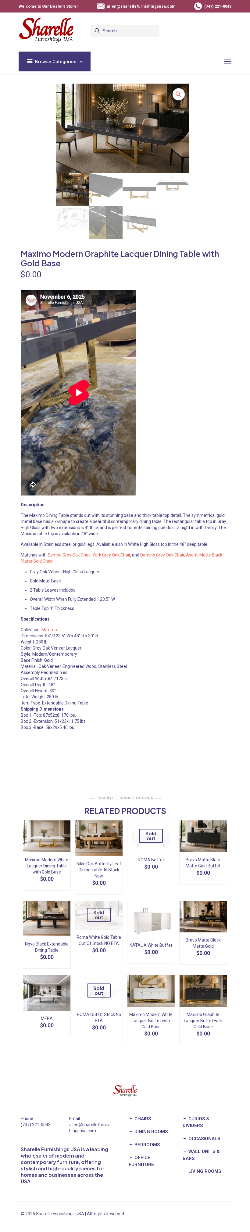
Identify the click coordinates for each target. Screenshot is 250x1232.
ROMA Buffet (151, 859)
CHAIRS (142, 1119)
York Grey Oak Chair (111, 555)
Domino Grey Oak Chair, (162, 555)
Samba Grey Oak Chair (69, 555)
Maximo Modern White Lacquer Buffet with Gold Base (151, 1020)
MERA (47, 1018)
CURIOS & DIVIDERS (196, 1122)
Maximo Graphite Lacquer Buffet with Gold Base (203, 1020)
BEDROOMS (146, 1144)
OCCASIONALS (203, 1138)
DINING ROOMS (150, 1131)
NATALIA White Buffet (151, 945)
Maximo (49, 629)
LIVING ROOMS (204, 1171)
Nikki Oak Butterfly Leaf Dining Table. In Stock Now (99, 869)
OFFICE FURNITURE (141, 1161)
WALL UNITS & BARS (201, 1155)
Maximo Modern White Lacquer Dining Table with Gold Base (46, 865)
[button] (179, 94)
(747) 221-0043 (36, 1124)
